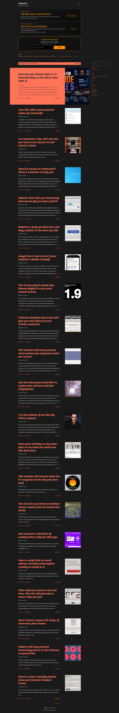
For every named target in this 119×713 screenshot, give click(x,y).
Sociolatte (22, 3)
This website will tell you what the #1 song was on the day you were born (39, 480)
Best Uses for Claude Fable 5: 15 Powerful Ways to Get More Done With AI (38, 78)
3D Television (95, 85)
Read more (57, 98)
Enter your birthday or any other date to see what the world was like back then (37, 447)
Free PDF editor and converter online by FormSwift (36, 111)
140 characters (95, 69)
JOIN (59, 47)
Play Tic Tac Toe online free (65, 56)
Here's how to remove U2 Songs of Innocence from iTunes (38, 621)
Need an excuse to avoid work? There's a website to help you (37, 170)
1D (92, 71)
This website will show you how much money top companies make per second (38, 353)
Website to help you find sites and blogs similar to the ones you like (38, 228)
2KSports (94, 78)
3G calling (94, 89)
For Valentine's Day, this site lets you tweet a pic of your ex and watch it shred (38, 142)
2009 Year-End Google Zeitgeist (99, 76)
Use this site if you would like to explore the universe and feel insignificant (37, 386)
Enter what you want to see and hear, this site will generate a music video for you (37, 593)
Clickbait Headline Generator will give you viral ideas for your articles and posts (38, 321)
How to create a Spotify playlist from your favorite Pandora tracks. (37, 680)
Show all (77, 63)
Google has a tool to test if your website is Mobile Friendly (37, 257)
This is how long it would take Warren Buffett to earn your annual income (36, 288)
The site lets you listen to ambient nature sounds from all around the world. (39, 507)
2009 (93, 74)
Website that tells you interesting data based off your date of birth (38, 199)
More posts (57, 703)
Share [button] (19, 98)
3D (92, 82)
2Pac (93, 80)
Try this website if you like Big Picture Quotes (36, 416)
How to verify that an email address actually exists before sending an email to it (36, 564)
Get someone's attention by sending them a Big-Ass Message (37, 535)
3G (92, 87)
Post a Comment (26, 98)
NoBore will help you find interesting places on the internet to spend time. (38, 650)
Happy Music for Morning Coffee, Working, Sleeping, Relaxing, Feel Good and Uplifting (37, 56)
